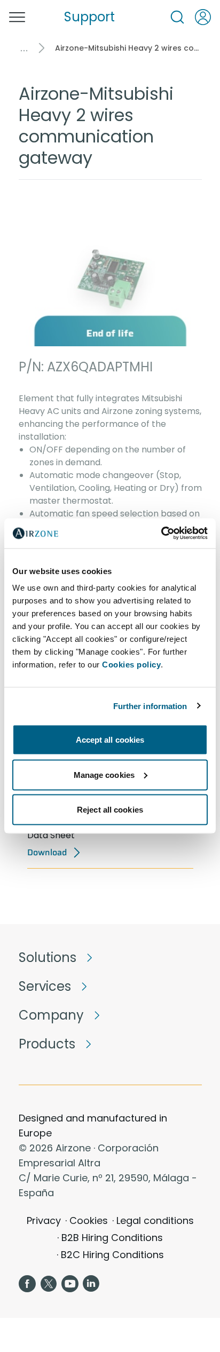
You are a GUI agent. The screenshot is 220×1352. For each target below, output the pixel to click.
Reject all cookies (110, 809)
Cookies (88, 1220)
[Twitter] (48, 1283)
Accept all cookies (110, 739)
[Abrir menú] (17, 17)
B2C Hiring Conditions (112, 1254)
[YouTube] (69, 1283)
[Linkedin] (91, 1283)
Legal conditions (155, 1220)
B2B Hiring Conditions (112, 1237)
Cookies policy (131, 664)
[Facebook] (27, 1283)
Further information (150, 705)
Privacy (44, 1220)
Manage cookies (104, 774)
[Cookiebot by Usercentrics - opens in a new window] (161, 533)
